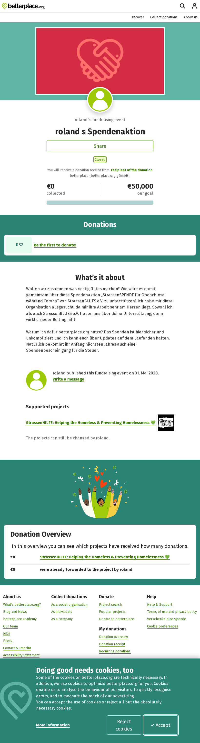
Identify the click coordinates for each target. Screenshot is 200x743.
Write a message (68, 379)
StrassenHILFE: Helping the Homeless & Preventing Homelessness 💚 (91, 422)
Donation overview (113, 637)
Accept (163, 725)
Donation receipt (112, 644)
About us (191, 17)
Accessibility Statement (21, 655)
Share (100, 146)
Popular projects (112, 612)
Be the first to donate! (55, 245)
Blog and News (15, 612)
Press (7, 641)
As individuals (61, 612)
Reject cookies (124, 725)
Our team (10, 626)
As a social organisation (69, 605)
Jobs (6, 633)
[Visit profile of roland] (100, 100)
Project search (110, 605)
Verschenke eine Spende (166, 619)
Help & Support (159, 605)
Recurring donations (114, 651)
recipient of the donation (131, 170)
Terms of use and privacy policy (172, 612)
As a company (62, 619)
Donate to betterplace (116, 619)
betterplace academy (20, 619)
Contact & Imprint (17, 648)
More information (53, 724)
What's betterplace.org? (22, 605)
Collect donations (164, 17)
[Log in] (194, 6)
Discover (137, 17)
